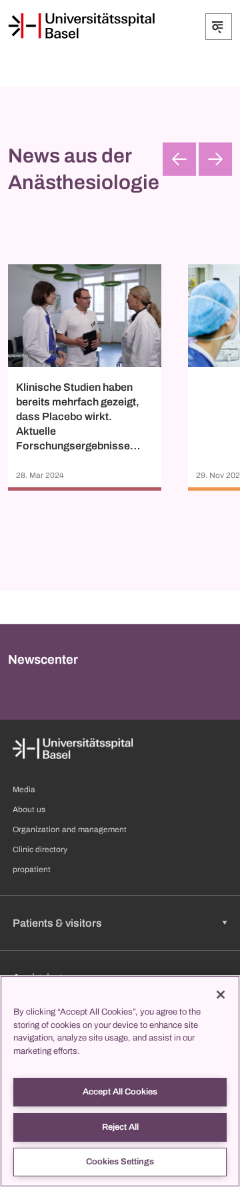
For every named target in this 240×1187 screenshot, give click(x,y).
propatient (32, 869)
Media (24, 789)
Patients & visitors (57, 923)
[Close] (220, 994)
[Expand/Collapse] (218, 26)
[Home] (81, 26)
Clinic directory (40, 849)
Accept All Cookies (120, 1091)
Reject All (120, 1127)
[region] (120, 1081)
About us (29, 809)
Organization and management (70, 829)
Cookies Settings (120, 1161)
